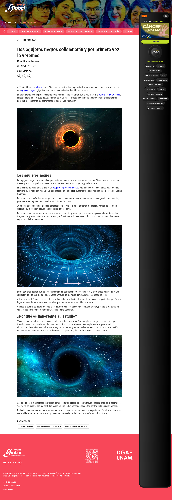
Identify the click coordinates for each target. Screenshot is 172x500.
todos (12, 31)
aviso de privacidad (11, 486)
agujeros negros (29, 90)
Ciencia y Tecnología (108, 31)
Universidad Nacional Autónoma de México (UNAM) (37, 473)
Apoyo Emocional (30, 31)
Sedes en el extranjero (80, 31)
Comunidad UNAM (53, 31)
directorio (8, 490)
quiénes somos (9, 482)
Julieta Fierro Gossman (109, 94)
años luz (40, 87)
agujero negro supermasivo (65, 187)
